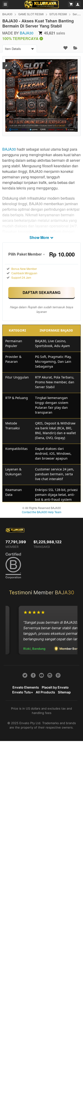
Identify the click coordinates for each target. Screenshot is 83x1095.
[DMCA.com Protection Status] (6, 62)
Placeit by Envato (55, 687)
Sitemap (64, 692)
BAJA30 (7, 14)
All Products (45, 692)
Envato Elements (25, 687)
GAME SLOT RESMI (31, 14)
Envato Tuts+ (22, 692)
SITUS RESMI (58, 14)
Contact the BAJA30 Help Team (41, 512)
